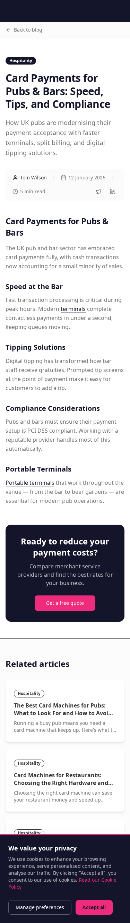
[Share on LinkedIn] (113, 191)
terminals (73, 309)
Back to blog (28, 29)
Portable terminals (30, 482)
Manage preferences (40, 907)
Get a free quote (65, 603)
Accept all (94, 907)
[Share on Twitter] (99, 191)
